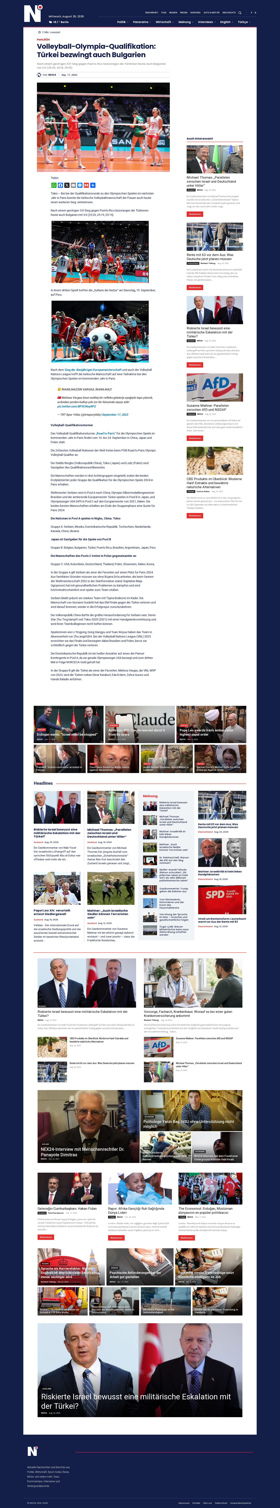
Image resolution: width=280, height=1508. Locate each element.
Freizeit (147, 1148)
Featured (191, 414)
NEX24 (52, 75)
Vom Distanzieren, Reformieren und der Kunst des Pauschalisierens (171, 903)
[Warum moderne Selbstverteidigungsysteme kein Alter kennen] (165, 1147)
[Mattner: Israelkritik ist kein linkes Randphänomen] (150, 834)
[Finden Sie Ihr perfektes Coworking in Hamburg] (217, 1301)
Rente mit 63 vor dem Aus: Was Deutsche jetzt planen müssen (210, 257)
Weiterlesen (195, 214)
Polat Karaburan (56, 1213)
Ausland (191, 190)
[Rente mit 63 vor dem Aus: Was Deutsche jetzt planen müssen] (215, 237)
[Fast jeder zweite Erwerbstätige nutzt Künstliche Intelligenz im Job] (208, 1267)
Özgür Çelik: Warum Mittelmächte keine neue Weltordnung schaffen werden (173, 930)
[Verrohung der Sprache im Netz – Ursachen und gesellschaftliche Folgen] (150, 917)
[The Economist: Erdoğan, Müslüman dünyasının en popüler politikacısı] (210, 1189)
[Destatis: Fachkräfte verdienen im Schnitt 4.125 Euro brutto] (63, 1301)
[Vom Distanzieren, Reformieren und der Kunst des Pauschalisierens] (150, 903)
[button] (240, 13)
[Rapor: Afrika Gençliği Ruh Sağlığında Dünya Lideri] (140, 1189)
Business (114, 725)
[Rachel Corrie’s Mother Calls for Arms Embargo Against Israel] (220, 759)
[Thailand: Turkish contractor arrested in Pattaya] (60, 759)
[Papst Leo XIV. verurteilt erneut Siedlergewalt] (57, 888)
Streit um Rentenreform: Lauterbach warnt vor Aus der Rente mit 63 (222, 920)
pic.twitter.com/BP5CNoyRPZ (76, 406)
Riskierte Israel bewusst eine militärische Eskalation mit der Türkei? (210, 332)
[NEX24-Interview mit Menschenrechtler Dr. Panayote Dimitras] (89, 1126)
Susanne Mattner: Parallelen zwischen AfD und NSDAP (208, 408)
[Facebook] (251, 13)
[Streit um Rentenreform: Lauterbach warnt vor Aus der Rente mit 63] (222, 899)
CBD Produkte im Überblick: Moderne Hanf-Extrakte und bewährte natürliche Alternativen (214, 483)
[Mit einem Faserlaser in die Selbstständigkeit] (166, 1301)
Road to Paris (106, 433)
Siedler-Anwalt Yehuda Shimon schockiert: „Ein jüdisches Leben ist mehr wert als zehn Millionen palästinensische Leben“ (173, 875)
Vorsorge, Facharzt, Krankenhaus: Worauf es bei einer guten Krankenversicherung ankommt (188, 1014)
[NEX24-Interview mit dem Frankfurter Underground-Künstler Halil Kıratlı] (217, 1147)
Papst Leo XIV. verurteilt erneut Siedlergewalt (52, 912)
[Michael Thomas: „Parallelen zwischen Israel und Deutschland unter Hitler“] (215, 159)
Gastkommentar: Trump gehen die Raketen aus (173, 890)
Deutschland (193, 263)
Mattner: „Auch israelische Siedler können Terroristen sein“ (107, 914)
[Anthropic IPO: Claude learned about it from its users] (140, 724)
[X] (255, 13)
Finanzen (148, 1006)
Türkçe (112, 1217)
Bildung (45, 1264)
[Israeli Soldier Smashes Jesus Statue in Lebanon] (167, 759)
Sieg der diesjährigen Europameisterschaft (93, 369)
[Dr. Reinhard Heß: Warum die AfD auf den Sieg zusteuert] (150, 860)
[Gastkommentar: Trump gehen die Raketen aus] (150, 890)
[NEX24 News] (33, 13)
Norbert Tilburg (208, 263)
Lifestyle (191, 491)
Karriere (114, 1268)
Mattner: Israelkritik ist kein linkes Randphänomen (220, 873)
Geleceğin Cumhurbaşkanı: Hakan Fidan (67, 1209)
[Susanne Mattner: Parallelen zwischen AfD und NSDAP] (215, 387)
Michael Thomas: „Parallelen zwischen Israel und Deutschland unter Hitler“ (211, 182)
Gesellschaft (46, 1306)
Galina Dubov (203, 491)
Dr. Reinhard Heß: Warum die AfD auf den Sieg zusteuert (174, 860)
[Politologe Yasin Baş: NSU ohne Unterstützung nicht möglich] (191, 1110)
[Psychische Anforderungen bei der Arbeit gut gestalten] (140, 1267)
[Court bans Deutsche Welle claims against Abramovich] (113, 759)
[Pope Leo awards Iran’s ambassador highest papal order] (211, 724)
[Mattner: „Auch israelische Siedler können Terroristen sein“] (110, 888)
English (41, 730)
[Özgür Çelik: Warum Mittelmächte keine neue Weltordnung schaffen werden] (150, 930)
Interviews (149, 1117)
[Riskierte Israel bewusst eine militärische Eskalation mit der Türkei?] (215, 310)
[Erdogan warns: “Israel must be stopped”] (69, 724)
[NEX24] (40, 75)
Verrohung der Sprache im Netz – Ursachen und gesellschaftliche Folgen (173, 917)
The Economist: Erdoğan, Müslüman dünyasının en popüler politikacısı (205, 1211)
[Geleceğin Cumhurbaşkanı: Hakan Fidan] (70, 1189)
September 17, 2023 (115, 414)
